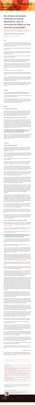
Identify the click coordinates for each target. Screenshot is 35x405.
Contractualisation (26, 29)
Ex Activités (6, 11)
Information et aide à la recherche (9, 366)
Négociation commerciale (11, 31)
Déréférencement (13, 30)
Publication (18, 354)
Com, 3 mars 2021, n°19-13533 (21, 115)
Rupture (25, 31)
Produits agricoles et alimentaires (19, 31)
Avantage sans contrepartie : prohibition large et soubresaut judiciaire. (17, 359)
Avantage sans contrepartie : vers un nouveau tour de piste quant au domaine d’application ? (17, 373)
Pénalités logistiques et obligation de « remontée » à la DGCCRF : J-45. (18, 361)
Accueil (2, 11)
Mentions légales (24, 11)
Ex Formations (18, 11)
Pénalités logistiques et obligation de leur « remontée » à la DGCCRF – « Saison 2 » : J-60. (16, 372)
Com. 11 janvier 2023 (11, 252)
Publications (12, 11)
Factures (24, 30)
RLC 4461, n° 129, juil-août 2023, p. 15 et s (18, 163)
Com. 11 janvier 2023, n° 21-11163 (9, 224)
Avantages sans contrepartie (15, 29)
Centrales (20, 29)
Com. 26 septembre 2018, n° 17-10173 (20, 258)
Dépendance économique (7, 30)
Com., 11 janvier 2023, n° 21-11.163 (15, 127)
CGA (22, 29)
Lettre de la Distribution (27, 354)
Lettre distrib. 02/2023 (18, 224)
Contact (29, 11)
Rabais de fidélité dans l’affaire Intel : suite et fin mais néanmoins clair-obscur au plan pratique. (17, 370)
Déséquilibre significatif (19, 30)
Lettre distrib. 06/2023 (7, 163)
